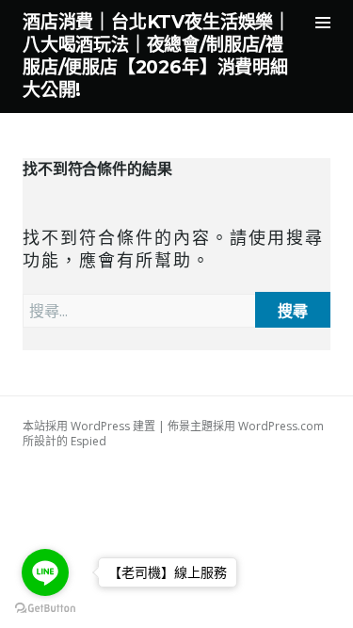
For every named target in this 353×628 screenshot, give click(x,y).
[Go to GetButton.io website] (45, 609)
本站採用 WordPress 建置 (89, 426)
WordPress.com (281, 426)
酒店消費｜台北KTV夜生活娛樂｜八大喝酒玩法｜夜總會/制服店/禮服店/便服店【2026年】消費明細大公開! (157, 56)
